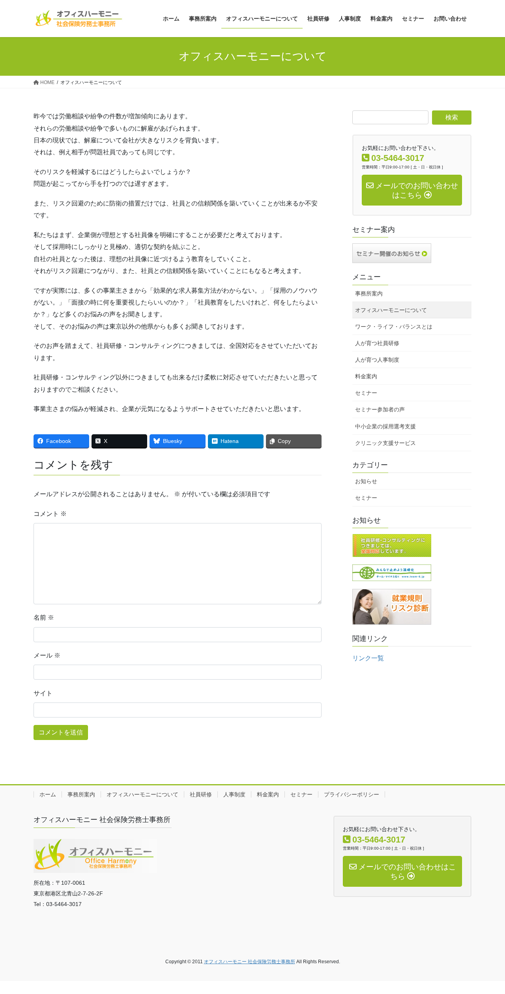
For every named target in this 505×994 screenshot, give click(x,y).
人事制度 (234, 794)
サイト (43, 693)
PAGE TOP (485, 957)
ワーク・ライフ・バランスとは (393, 326)
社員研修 (201, 794)
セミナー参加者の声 (380, 409)
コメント (50, 513)
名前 (44, 617)
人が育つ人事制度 (377, 360)
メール (47, 655)
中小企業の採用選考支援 (385, 426)
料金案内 (366, 376)
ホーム (47, 794)
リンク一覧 (368, 658)
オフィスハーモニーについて (391, 310)
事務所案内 (369, 293)
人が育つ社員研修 (377, 343)
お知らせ (366, 481)
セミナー (366, 393)
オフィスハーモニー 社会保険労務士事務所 (249, 961)
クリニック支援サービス (385, 443)
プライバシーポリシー (351, 794)
